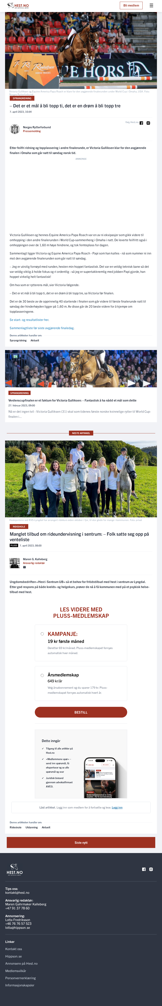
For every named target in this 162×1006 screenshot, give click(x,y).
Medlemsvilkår (15, 970)
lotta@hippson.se (17, 927)
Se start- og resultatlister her (29, 320)
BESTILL (81, 712)
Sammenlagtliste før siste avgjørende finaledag (42, 328)
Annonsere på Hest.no (21, 963)
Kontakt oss (13, 949)
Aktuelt (35, 340)
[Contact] (24, 567)
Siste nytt (81, 842)
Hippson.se (13, 956)
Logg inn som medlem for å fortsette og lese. (81, 807)
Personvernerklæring (20, 978)
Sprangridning (22, 98)
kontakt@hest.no (17, 892)
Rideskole (19, 526)
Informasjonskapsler (19, 985)
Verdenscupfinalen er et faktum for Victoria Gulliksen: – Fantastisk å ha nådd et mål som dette (72, 400)
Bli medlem (131, 5)
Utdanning (32, 827)
